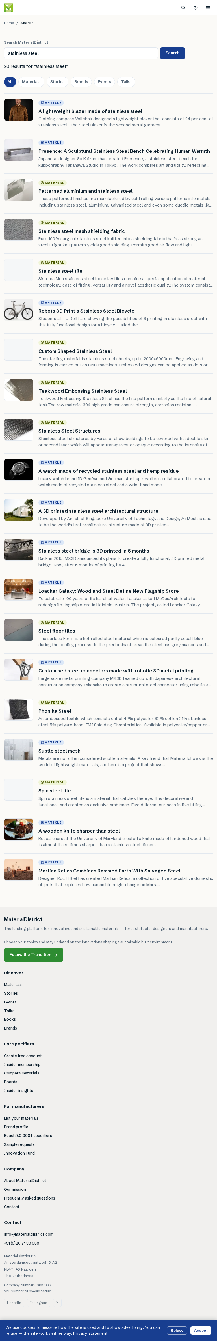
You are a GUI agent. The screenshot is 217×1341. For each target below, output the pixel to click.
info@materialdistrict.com (28, 1234)
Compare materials (21, 1073)
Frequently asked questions (29, 1198)
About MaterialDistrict (25, 1180)
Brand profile (16, 1126)
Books (10, 1019)
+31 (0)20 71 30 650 (21, 1243)
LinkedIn (14, 1303)
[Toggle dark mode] (195, 8)
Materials (31, 81)
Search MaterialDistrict (26, 42)
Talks (126, 81)
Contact (11, 1206)
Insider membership (22, 1064)
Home (9, 22)
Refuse (177, 1330)
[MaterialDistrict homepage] (21, 7)
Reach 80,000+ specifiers (28, 1135)
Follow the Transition (34, 954)
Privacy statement (90, 1333)
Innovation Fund (19, 1153)
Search (172, 52)
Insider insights (18, 1090)
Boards (10, 1081)
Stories (57, 81)
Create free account (23, 1055)
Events (104, 81)
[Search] (183, 8)
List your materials (21, 1118)
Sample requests (19, 1144)
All (10, 81)
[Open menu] (208, 8)
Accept (201, 1330)
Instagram (38, 1303)
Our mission (15, 1189)
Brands (81, 81)
